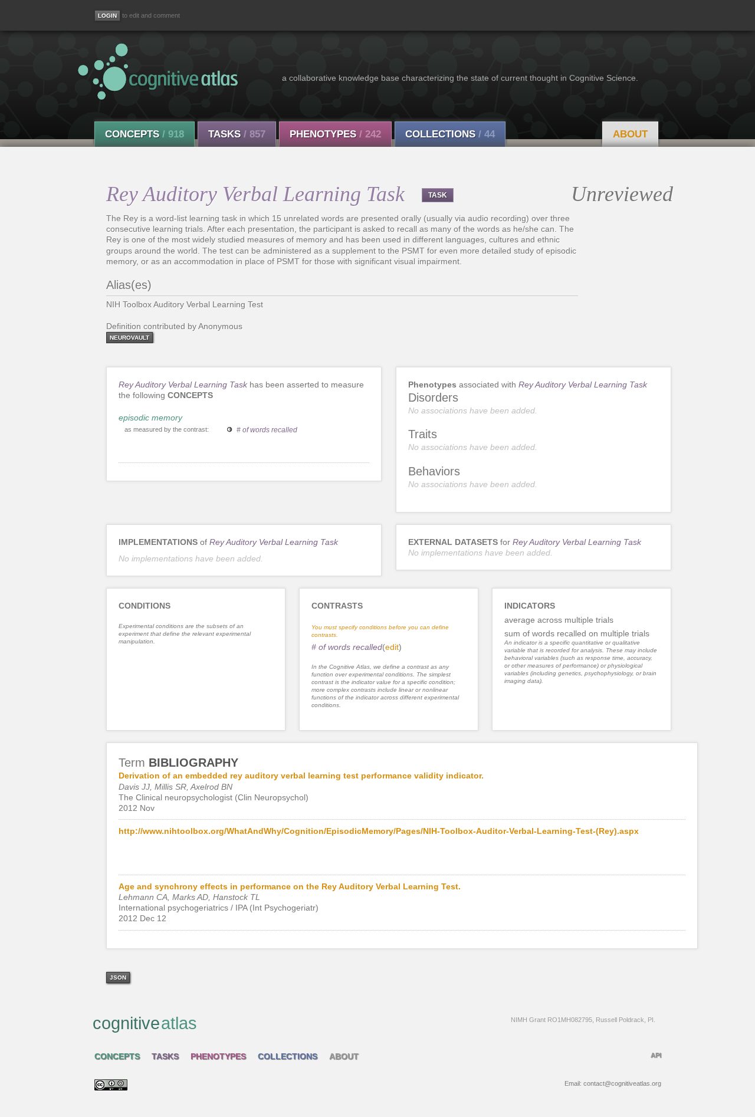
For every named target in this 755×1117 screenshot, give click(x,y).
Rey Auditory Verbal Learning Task (183, 384)
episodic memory (150, 417)
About (630, 134)
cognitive (374, 1023)
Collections (450, 134)
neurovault (129, 337)
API (656, 1055)
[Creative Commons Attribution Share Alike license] (110, 1087)
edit (392, 647)
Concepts (144, 134)
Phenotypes (335, 134)
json (118, 977)
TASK (437, 195)
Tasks (236, 134)
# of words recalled (267, 430)
